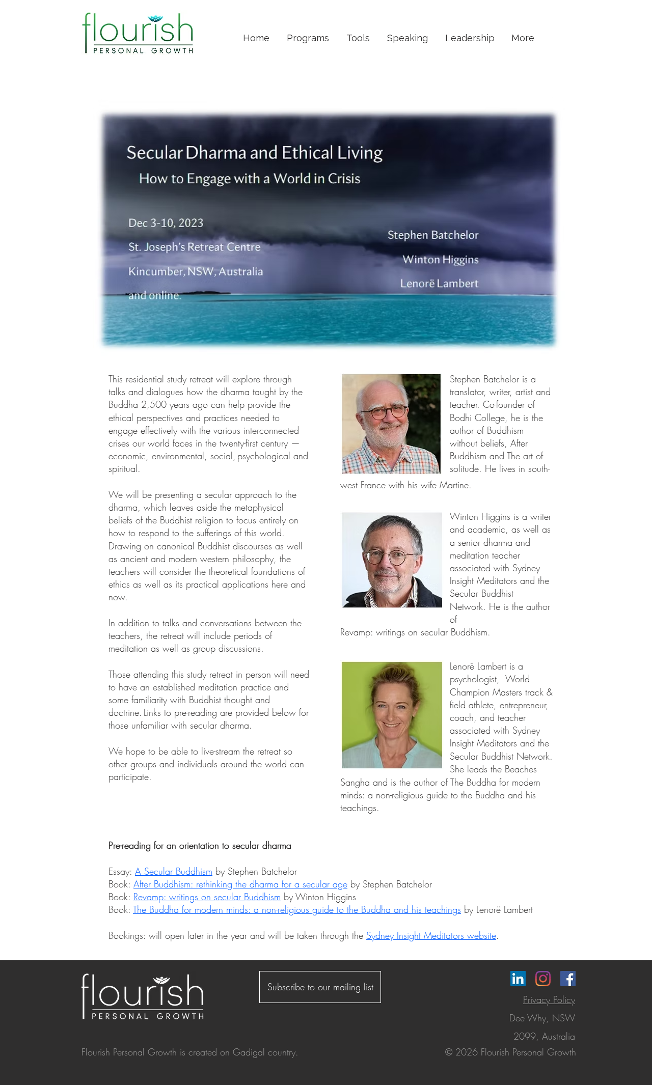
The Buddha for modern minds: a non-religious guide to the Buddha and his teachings (297, 909)
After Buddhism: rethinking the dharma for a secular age (240, 884)
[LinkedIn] (518, 978)
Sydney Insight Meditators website (431, 935)
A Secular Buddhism (173, 871)
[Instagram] (543, 978)
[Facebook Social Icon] (568, 978)
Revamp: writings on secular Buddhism (207, 897)
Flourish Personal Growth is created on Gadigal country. (190, 1052)
